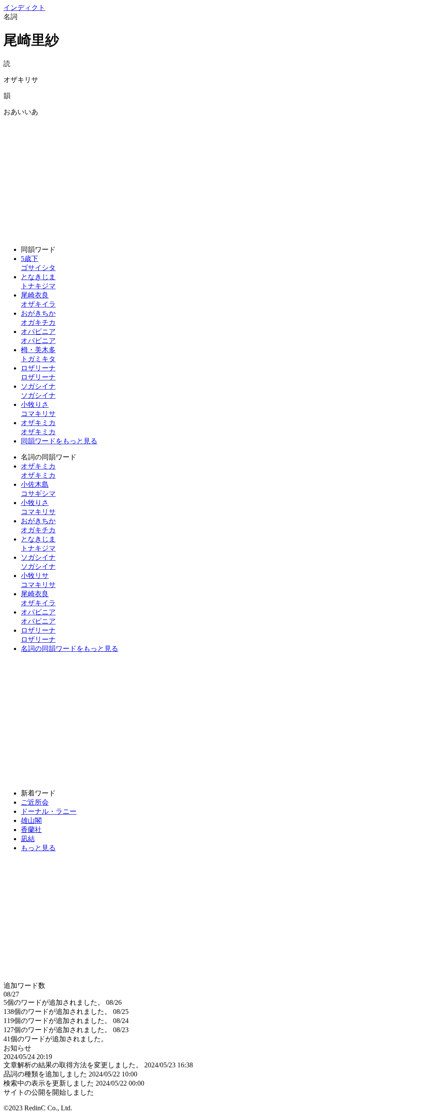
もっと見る (38, 848)
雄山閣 (31, 820)
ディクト (24, 7)
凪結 (28, 838)
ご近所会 (35, 802)
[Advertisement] (222, 177)
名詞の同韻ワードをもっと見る (69, 648)
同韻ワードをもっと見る (59, 441)
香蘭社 (31, 829)
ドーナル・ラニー (48, 811)
